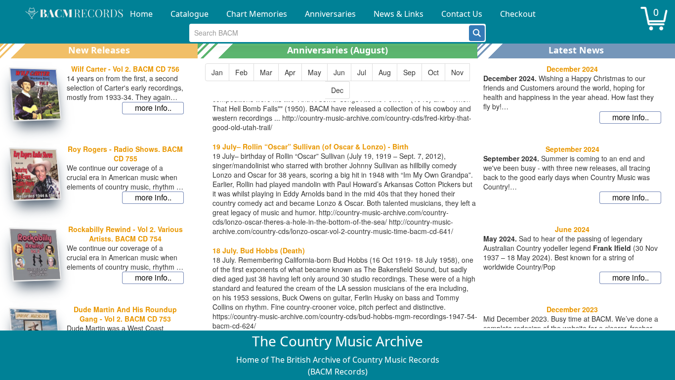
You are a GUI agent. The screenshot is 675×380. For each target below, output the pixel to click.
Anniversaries (330, 13)
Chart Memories (256, 13)
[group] (337, 81)
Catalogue (189, 13)
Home (141, 13)
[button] (477, 33)
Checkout (518, 13)
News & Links (398, 13)
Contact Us (461, 13)
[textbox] (329, 33)
